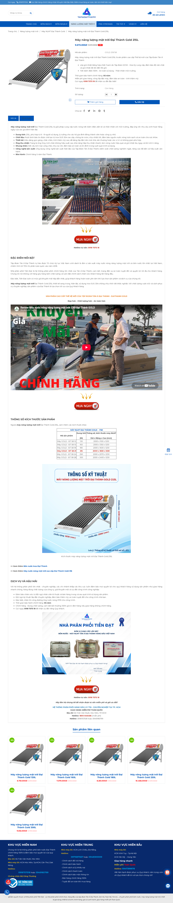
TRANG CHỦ (31, 24)
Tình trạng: (80, 88)
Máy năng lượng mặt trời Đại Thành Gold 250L (146, 776)
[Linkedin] (94, 110)
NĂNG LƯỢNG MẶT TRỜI (82, 24)
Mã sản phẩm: (81, 52)
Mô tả (13, 118)
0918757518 (23, 2)
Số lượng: (79, 94)
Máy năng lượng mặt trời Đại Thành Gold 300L (27, 826)
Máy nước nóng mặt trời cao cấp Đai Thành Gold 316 (48, 571)
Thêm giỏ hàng (96, 102)
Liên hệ (140, 102)
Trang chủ (12, 31)
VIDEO (132, 24)
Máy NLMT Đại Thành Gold (53, 31)
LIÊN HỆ (143, 24)
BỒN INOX (45, 24)
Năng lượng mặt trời (29, 31)
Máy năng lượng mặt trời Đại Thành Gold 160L (67, 776)
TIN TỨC (120, 24)
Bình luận (26, 118)
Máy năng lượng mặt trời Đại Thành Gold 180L (106, 776)
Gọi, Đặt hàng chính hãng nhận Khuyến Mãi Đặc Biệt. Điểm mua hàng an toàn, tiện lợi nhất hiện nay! (71, 2)
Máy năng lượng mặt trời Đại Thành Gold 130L (27, 776)
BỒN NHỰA (60, 24)
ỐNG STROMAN (105, 24)
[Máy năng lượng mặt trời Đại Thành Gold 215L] (86, 13)
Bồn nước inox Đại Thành (35, 566)
